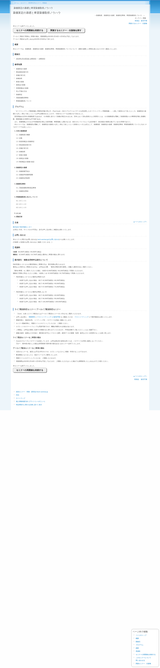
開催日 (138, 642)
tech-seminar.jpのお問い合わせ (48, 239)
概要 (137, 638)
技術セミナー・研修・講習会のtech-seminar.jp (32, 392)
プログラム (139, 645)
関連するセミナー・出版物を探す (65, 30)
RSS (17, 395)
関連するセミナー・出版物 (138, 23)
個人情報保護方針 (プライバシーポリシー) (30, 401)
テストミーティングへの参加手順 (48, 317)
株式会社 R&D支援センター (22, 227)
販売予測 (144, 21)
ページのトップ (141, 635)
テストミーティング (81, 317)
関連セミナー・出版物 (143, 663)
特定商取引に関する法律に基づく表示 (29, 405)
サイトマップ (20, 398)
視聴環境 (32, 317)
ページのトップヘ (141, 222)
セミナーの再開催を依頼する (29, 30)
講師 (137, 648)
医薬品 (137, 21)
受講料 (138, 651)
